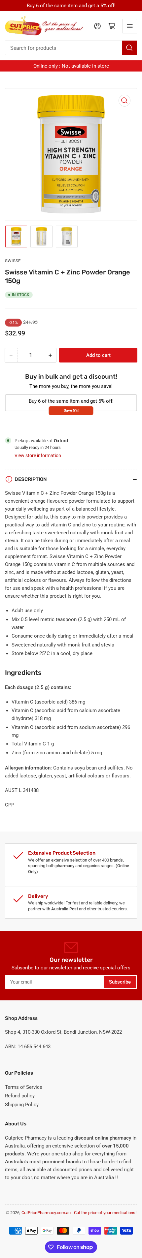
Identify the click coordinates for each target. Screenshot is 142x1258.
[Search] (129, 48)
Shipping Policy (22, 1105)
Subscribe (120, 982)
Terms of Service (23, 1087)
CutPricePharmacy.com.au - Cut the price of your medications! (78, 1212)
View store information (38, 455)
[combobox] (71, 48)
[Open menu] (130, 26)
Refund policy (20, 1096)
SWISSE (12, 260)
